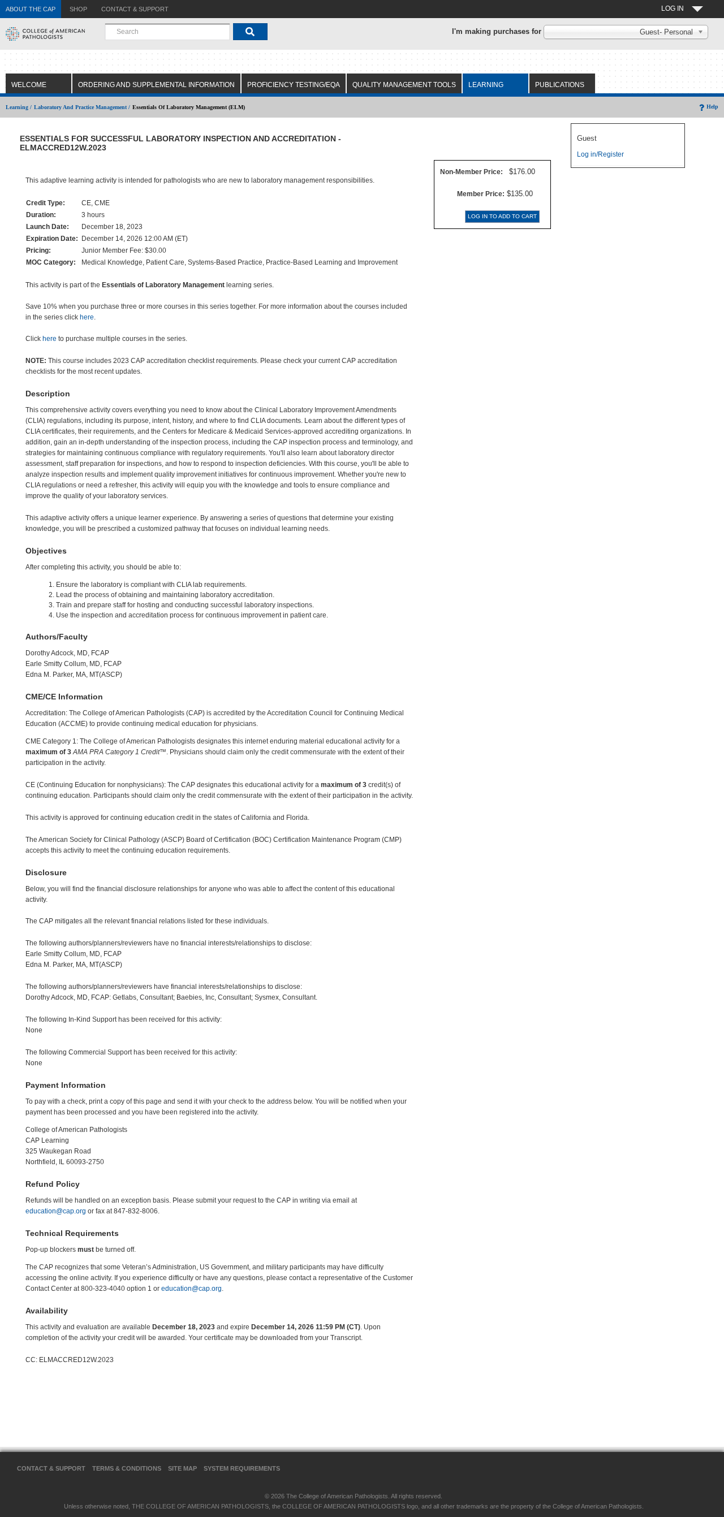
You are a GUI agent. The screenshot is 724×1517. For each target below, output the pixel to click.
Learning (485, 85)
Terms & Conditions (126, 1468)
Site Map (182, 1468)
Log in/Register (600, 154)
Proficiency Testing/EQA (293, 85)
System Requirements (242, 1468)
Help (712, 106)
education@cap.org (55, 1211)
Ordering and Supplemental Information (156, 85)
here (87, 317)
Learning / (19, 107)
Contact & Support (51, 1468)
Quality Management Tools (404, 85)
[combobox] (167, 31)
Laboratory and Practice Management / (82, 107)
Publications (559, 85)
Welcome (28, 85)
